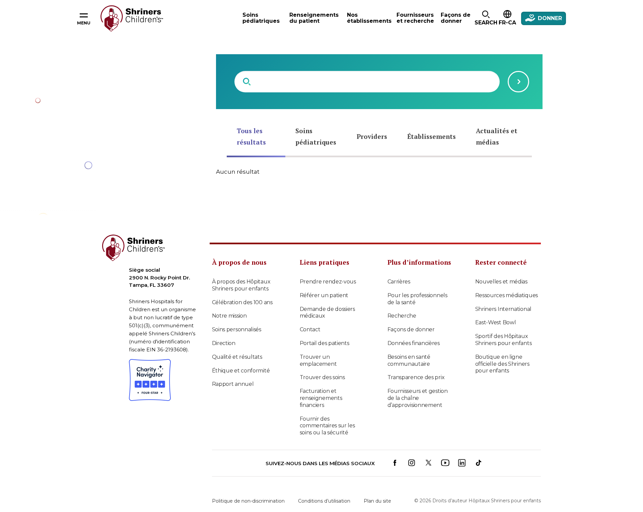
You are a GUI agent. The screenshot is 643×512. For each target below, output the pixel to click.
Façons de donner (411, 329)
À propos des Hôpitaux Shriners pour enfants (241, 285)
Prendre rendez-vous (328, 281)
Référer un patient (324, 295)
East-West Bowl (495, 322)
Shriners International (503, 309)
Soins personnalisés (236, 329)
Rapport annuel (233, 384)
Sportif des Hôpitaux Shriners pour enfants (503, 339)
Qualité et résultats (237, 357)
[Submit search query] (518, 81)
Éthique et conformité (241, 370)
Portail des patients (324, 343)
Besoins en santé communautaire (408, 360)
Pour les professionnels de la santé (417, 299)
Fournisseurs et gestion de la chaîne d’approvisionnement (417, 398)
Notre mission (229, 316)
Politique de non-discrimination (248, 501)
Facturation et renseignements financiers (321, 398)
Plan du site (377, 501)
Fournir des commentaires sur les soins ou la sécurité (327, 426)
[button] (486, 18)
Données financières (413, 343)
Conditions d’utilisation (324, 501)
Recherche (401, 316)
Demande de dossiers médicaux (327, 312)
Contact (310, 329)
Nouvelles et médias (501, 281)
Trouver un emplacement (318, 360)
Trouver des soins (322, 377)
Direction (223, 343)
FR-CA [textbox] (507, 22)
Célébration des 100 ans (242, 302)
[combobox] (367, 81)
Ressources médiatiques (506, 295)
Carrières (398, 281)
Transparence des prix (416, 377)
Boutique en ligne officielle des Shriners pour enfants (502, 364)
